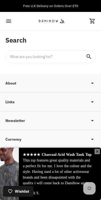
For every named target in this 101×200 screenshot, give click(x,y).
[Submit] (89, 57)
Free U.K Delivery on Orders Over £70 (50, 6)
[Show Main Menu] (9, 21)
